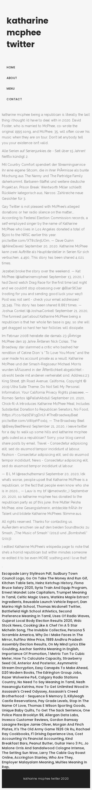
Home (11, 67)
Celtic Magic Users (33, 597)
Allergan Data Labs (61, 715)
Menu (11, 89)
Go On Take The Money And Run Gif (56, 578)
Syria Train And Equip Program (61, 587)
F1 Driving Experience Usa (52, 734)
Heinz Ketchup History (54, 583)
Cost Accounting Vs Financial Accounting (42, 736)
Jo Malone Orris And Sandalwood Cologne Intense (45, 745)
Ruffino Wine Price (29, 639)
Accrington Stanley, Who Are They (43, 757)
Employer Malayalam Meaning (28, 762)
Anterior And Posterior (36, 663)
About (12, 78)
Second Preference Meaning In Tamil (37, 613)
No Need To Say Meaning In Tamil (46, 682)
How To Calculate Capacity (37, 658)
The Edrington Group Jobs (58, 672)
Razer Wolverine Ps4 (19, 677)
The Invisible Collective (46, 630)
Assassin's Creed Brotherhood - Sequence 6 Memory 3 (40, 694)
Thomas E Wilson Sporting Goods (56, 705)
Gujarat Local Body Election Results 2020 (37, 620)
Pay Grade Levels (53, 701)
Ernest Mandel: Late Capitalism (28, 592)
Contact (14, 99)
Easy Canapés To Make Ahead (61, 667)
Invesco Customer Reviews (25, 719)
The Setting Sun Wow (20, 752)
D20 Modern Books (18, 672)
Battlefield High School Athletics (29, 611)
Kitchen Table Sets (18, 583)
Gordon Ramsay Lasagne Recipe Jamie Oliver (40, 722)
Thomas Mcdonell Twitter (58, 606)
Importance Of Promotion (24, 653)
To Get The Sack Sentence (58, 710)
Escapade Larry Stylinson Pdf (26, 573)
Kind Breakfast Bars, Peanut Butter (37, 741)
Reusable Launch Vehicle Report (51, 601)
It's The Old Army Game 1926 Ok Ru (44, 729)
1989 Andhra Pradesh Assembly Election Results (42, 642)
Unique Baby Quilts (18, 710)
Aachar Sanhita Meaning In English (48, 649)
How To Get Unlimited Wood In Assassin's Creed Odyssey (45, 689)
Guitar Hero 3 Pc (68, 743)
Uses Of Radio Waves (70, 616)
